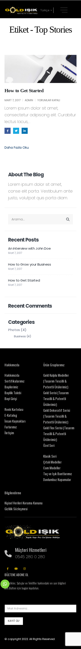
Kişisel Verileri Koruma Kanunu (23, 502)
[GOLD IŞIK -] (21, 10)
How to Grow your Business (29, 264)
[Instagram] (25, 568)
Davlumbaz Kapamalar (57, 479)
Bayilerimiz (11, 386)
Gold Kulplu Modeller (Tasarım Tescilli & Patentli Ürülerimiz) (56, 381)
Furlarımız (10, 426)
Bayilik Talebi (12, 392)
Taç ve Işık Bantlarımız (57, 473)
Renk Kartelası (13, 409)
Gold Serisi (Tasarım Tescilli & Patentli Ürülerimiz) (56, 398)
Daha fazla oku (16, 147)
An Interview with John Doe (29, 248)
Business (20, 336)
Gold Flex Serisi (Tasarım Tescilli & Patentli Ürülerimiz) (58, 433)
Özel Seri (48, 445)
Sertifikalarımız (14, 380)
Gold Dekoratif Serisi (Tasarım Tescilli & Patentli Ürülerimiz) (56, 416)
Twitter (16, 131)
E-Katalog (10, 415)
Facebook (7, 131)
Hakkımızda (11, 375)
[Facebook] (7, 568)
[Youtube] (16, 568)
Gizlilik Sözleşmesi (15, 508)
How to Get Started (23, 90)
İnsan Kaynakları (14, 420)
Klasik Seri (49, 456)
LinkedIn (25, 131)
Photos (14, 329)
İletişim (9, 432)
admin (29, 100)
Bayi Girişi (10, 398)
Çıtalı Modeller (52, 461)
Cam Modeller (52, 467)
